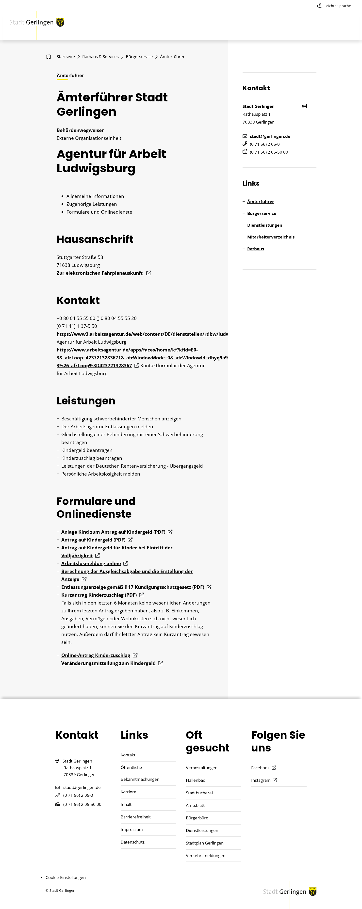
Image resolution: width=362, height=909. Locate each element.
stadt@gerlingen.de (270, 136)
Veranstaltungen (201, 767)
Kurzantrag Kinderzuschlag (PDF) (99, 595)
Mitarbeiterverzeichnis (271, 237)
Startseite (66, 56)
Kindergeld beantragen (87, 450)
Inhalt (126, 804)
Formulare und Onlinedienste (99, 212)
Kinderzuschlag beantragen (91, 458)
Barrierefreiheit (136, 817)
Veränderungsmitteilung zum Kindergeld (108, 663)
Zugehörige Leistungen (91, 204)
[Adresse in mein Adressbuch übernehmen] (303, 105)
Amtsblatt (195, 805)
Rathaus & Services (100, 56)
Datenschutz (133, 842)
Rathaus (255, 249)
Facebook (260, 767)
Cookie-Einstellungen (66, 877)
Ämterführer (260, 201)
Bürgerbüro (197, 818)
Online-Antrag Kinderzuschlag (95, 655)
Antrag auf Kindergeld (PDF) (93, 540)
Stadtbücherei (199, 793)
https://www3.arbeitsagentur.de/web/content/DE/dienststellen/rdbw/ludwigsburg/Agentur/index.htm (175, 334)
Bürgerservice (139, 56)
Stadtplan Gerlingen (205, 843)
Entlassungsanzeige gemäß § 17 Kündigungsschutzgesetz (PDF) (132, 587)
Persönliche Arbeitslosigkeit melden (100, 474)
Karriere (128, 792)
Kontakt (128, 755)
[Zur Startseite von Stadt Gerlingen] (37, 25)
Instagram (261, 780)
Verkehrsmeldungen (205, 855)
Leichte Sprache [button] (338, 5)
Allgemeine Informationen (95, 196)
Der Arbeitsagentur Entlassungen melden (107, 426)
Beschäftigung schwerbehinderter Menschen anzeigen (121, 418)
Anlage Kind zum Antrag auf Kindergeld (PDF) (113, 532)
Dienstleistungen (264, 225)
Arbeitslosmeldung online (91, 563)
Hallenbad (195, 780)
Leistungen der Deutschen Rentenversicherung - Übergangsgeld (132, 466)
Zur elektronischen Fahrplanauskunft (100, 273)
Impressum (132, 829)
